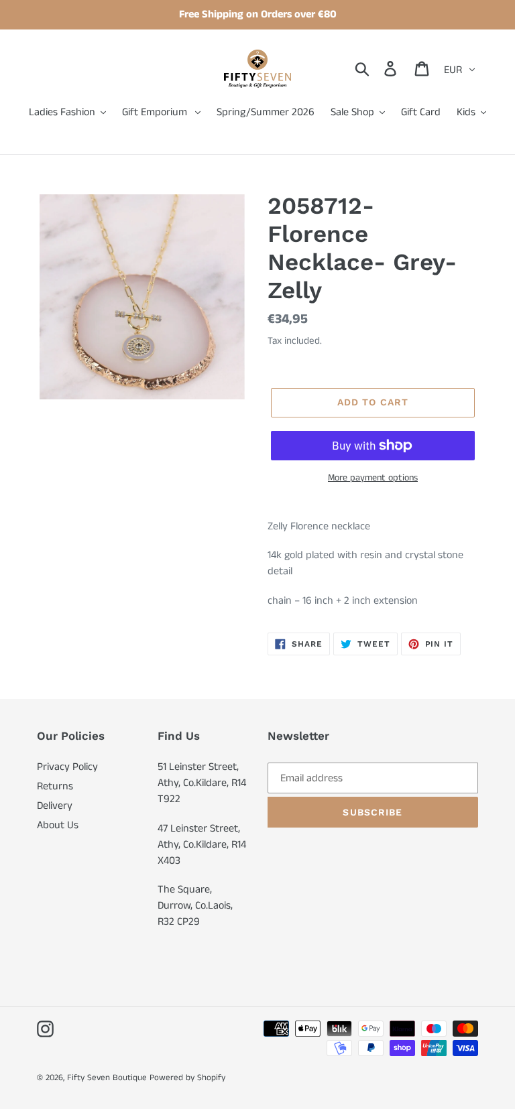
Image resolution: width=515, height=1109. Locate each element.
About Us (57, 825)
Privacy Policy (67, 767)
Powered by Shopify (187, 1077)
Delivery (54, 805)
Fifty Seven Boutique (107, 1077)
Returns (55, 786)
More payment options (373, 477)
